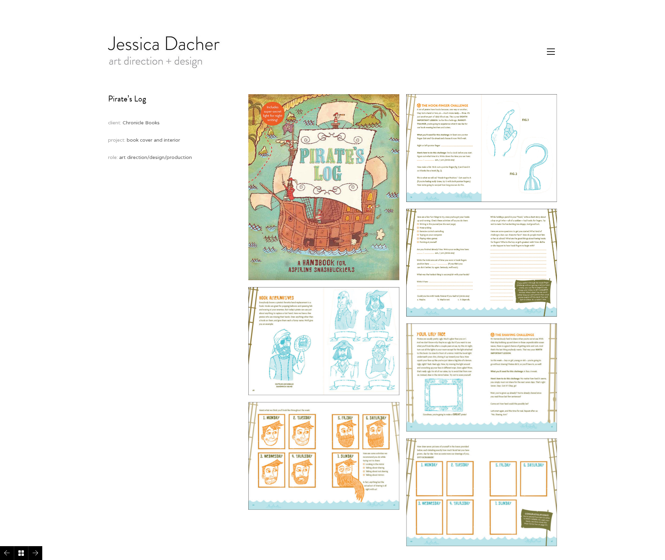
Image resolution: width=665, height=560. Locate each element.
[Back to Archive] (21, 553)
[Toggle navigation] (551, 51)
